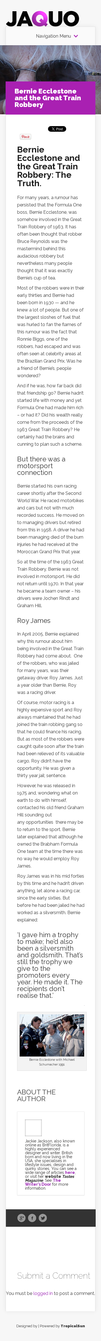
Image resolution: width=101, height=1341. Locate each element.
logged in (43, 1293)
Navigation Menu (53, 36)
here (70, 1172)
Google (21, 1218)
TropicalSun (73, 1326)
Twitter (42, 1218)
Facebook (32, 1218)
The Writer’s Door (43, 1182)
